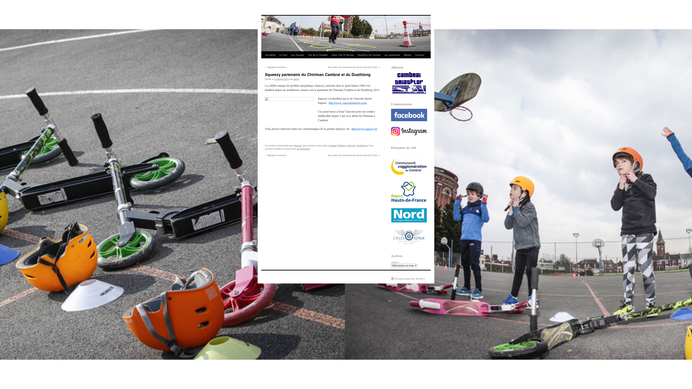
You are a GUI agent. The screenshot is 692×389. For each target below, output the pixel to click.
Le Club (283, 55)
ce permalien (303, 148)
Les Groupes (297, 55)
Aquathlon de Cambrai (369, 55)
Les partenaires (392, 55)
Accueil (297, 145)
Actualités (270, 55)
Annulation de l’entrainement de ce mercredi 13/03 (354, 67)
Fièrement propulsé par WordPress (410, 278)
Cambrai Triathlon (337, 145)
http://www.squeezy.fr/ (364, 129)
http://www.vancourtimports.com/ (348, 103)
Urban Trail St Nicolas (342, 55)
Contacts (419, 55)
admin (296, 79)
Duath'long (362, 145)
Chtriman (351, 145)
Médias (407, 55)
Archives (395, 262)
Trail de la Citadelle (318, 55)
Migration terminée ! (276, 67)
